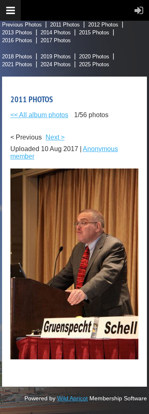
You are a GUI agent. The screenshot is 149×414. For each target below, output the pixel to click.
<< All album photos (39, 114)
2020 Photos (94, 56)
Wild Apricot (72, 398)
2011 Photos (65, 25)
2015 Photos (94, 32)
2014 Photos (56, 32)
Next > (55, 137)
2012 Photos (103, 25)
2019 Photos (56, 56)
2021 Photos (17, 64)
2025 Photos (94, 64)
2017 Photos (56, 40)
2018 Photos (17, 56)
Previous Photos (22, 25)
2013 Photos (17, 32)
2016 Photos (17, 40)
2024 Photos (56, 64)
